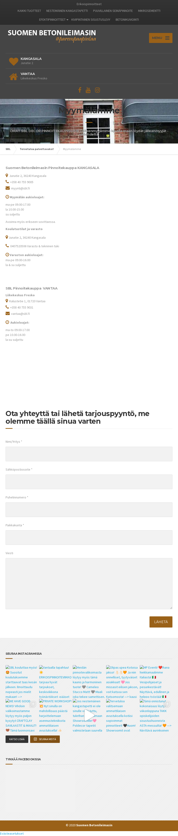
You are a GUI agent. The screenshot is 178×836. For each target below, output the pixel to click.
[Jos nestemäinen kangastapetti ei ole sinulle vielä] (89, 715)
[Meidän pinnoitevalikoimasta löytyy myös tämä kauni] (89, 681)
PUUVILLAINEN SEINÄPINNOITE (113, 11)
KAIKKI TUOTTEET (29, 11)
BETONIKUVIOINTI (127, 19)
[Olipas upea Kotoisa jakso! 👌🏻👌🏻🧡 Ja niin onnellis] (122, 681)
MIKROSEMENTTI (149, 11)
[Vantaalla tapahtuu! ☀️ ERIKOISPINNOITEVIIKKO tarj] (55, 681)
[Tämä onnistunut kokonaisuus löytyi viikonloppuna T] (156, 715)
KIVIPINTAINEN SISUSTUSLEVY (90, 19)
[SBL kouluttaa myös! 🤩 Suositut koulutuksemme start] (22, 681)
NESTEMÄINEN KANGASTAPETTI (67, 11)
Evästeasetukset (12, 833)
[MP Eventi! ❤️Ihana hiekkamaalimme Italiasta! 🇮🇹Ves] (156, 681)
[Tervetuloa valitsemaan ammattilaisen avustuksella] (122, 715)
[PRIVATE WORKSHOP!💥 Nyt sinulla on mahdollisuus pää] (55, 715)
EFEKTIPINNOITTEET (52, 19)
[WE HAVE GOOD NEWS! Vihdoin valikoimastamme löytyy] (22, 715)
